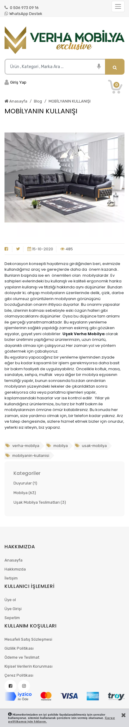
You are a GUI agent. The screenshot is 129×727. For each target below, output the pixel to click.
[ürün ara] (114, 67)
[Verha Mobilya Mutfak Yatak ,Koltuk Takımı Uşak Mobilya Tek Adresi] (64, 40)
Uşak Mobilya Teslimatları (40, 502)
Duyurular (25, 483)
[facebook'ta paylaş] (6, 249)
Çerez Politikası (18, 675)
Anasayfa (13, 560)
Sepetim (12, 617)
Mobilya (25, 492)
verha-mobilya (25, 445)
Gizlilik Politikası (19, 648)
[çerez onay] (123, 715)
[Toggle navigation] (118, 6)
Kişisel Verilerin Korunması (28, 666)
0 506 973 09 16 (24, 7)
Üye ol (10, 599)
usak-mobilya (94, 445)
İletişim (11, 578)
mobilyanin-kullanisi (30, 455)
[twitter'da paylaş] (18, 249)
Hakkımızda (15, 569)
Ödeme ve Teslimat (21, 657)
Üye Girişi (13, 608)
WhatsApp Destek (25, 13)
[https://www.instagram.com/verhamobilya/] (24, 686)
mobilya (60, 445)
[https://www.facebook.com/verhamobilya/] (10, 686)
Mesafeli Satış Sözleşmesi (28, 639)
